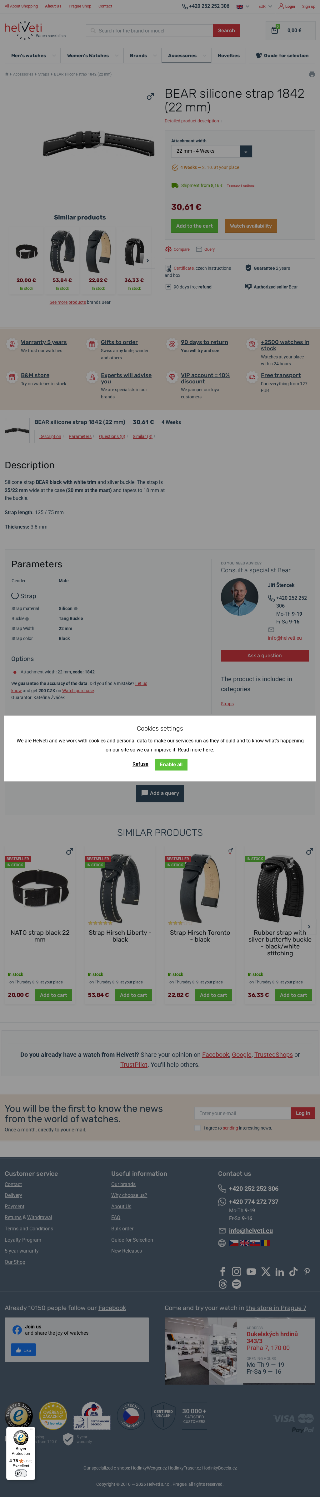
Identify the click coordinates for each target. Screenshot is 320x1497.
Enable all (171, 764)
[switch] (21, 1473)
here (208, 750)
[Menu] (31, 1430)
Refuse (140, 764)
